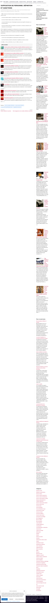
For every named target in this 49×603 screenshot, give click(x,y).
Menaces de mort (39, 553)
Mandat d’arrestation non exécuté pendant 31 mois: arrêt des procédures (42, 368)
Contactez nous (40, 1)
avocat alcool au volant (40, 510)
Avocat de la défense (39, 513)
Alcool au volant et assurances (41, 495)
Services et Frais (22, 1)
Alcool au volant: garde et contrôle (42, 498)
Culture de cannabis (39, 530)
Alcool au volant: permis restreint (41, 502)
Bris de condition (39, 519)
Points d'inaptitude (39, 559)
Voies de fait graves (39, 581)
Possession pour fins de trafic (41, 564)
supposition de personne (17, 107)
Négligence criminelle (40, 555)
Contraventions (38, 525)
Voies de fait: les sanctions (8, 97)
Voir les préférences (19, 599)
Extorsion (37, 538)
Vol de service (38, 587)
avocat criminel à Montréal (19, 105)
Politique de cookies (9, 601)
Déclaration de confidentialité (16, 601)
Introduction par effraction (40, 544)
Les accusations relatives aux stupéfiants (11, 71)
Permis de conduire (39, 558)
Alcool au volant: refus (40, 504)
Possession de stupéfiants (40, 562)
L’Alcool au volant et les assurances (10, 90)
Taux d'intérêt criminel (40, 572)
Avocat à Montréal (39, 507)
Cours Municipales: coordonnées (41, 527)
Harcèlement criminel (39, 542)
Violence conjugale (39, 575)
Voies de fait (38, 576)
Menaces (37, 552)
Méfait (37, 550)
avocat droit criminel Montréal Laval (6, 107)
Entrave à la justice (39, 536)
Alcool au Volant (39, 493)
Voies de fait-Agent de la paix (41, 582)
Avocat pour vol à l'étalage (40, 516)
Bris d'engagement (39, 518)
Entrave (37, 535)
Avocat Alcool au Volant (13, 1)
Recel (37, 567)
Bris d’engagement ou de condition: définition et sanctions (14, 53)
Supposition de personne (10, 11)
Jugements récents (39, 547)
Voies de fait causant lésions (41, 579)
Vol (36, 584)
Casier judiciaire (39, 522)
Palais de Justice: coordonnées (41, 556)
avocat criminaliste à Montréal (9, 105)
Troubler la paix (39, 573)
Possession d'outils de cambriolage (42, 561)
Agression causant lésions (40, 492)
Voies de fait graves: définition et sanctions (11, 65)
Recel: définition (7, 84)
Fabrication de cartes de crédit (41, 539)
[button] (24, 591)
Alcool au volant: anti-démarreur (41, 496)
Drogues (37, 533)
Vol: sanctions (38, 590)
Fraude (37, 541)
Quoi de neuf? (29, 1)
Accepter (5, 599)
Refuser (11, 599)
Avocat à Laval (38, 505)
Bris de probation (39, 521)
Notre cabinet (5, 1)
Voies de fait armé (39, 578)
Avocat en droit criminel (40, 515)
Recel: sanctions (39, 472)
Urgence (34, 1)
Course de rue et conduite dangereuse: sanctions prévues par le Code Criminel (42, 440)
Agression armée (39, 490)
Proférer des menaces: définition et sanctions (11, 59)
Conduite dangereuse (40, 524)
